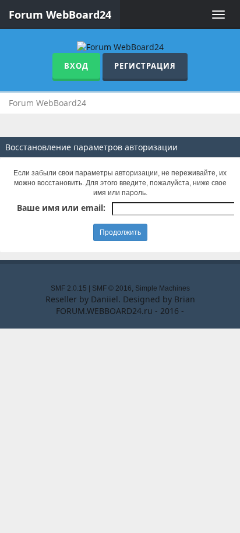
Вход (76, 66)
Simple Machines (162, 288)
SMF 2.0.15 (69, 288)
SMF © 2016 (112, 288)
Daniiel (104, 299)
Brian (184, 299)
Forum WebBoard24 (60, 15)
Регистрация (145, 66)
